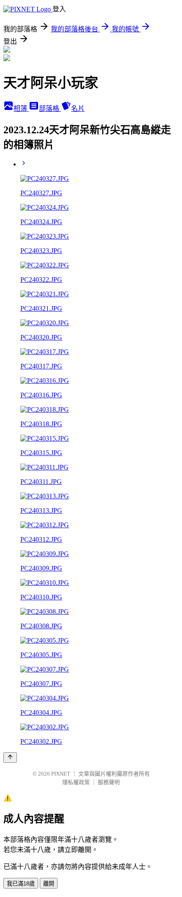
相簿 (21, 108)
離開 (48, 883)
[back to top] (10, 757)
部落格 (50, 108)
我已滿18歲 (21, 883)
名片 (78, 108)
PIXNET (60, 773)
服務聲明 (109, 782)
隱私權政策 (76, 782)
